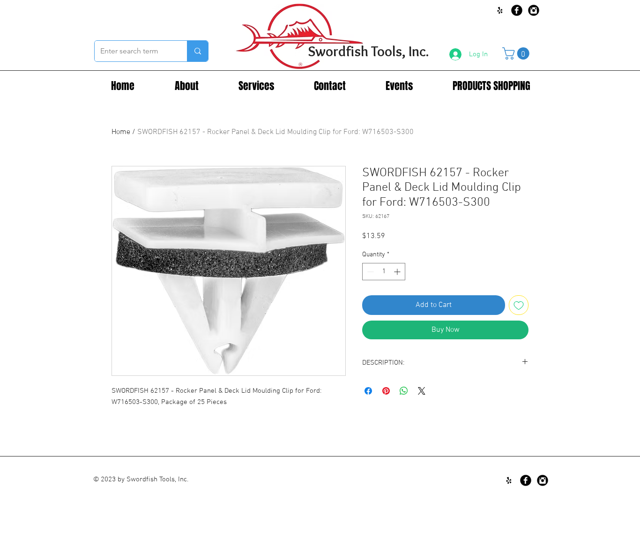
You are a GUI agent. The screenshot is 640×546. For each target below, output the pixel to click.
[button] (517, 53)
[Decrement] (369, 271)
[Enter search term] (197, 51)
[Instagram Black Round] (533, 10)
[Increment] (398, 271)
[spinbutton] (383, 271)
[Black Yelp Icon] (500, 10)
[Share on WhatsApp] (403, 390)
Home (121, 132)
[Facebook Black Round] (516, 10)
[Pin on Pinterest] (386, 390)
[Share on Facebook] (368, 390)
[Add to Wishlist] (518, 305)
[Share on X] (421, 390)
